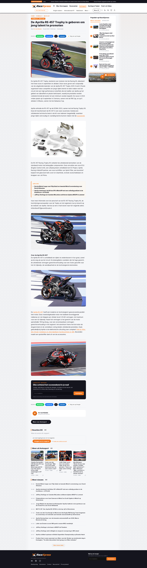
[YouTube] (32, 561)
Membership (34, 564)
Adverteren (42, 564)
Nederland (80, 10)
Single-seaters (58, 10)
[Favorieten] (111, 10)
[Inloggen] (114, 10)
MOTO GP (47, 16)
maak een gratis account (60, 441)
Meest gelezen (95, 20)
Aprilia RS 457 (38, 312)
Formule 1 (39, 16)
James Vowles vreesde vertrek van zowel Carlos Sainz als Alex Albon (46, 1)
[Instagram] (40, 561)
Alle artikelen (41, 10)
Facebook (49, 36)
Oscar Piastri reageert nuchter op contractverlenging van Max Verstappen (90, 1)
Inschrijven (78, 393)
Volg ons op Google (75, 36)
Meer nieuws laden (58, 545)
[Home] (41, 6)
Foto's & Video (106, 6)
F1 (54, 6)
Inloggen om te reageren (41, 441)
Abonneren (111, 75)
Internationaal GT (69, 10)
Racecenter (74, 6)
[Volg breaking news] (102, 10)
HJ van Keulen (38, 29)
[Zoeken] (108, 10)
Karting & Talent (94, 6)
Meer (87, 10)
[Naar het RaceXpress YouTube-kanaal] (102, 77)
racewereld (81, 116)
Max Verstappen (62, 6)
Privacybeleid (65, 564)
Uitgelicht (105, 20)
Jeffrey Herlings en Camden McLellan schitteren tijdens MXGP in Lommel (59, 195)
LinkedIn (62, 36)
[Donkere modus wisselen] (104, 10)
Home (33, 16)
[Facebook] (36, 561)
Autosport (82, 6)
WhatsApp (40, 36)
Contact (49, 564)
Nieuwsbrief (56, 564)
